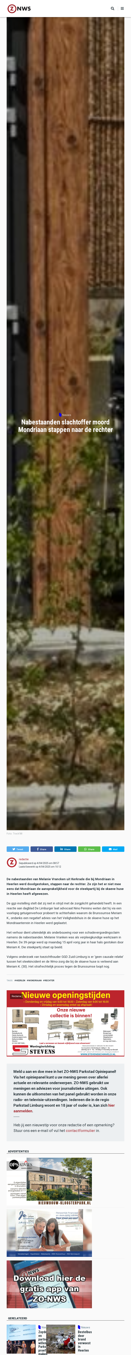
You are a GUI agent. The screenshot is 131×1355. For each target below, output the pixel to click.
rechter (49, 980)
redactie (24, 859)
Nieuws (66, 415)
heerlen (20, 980)
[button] (18, 849)
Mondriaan (35, 980)
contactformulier (80, 1131)
